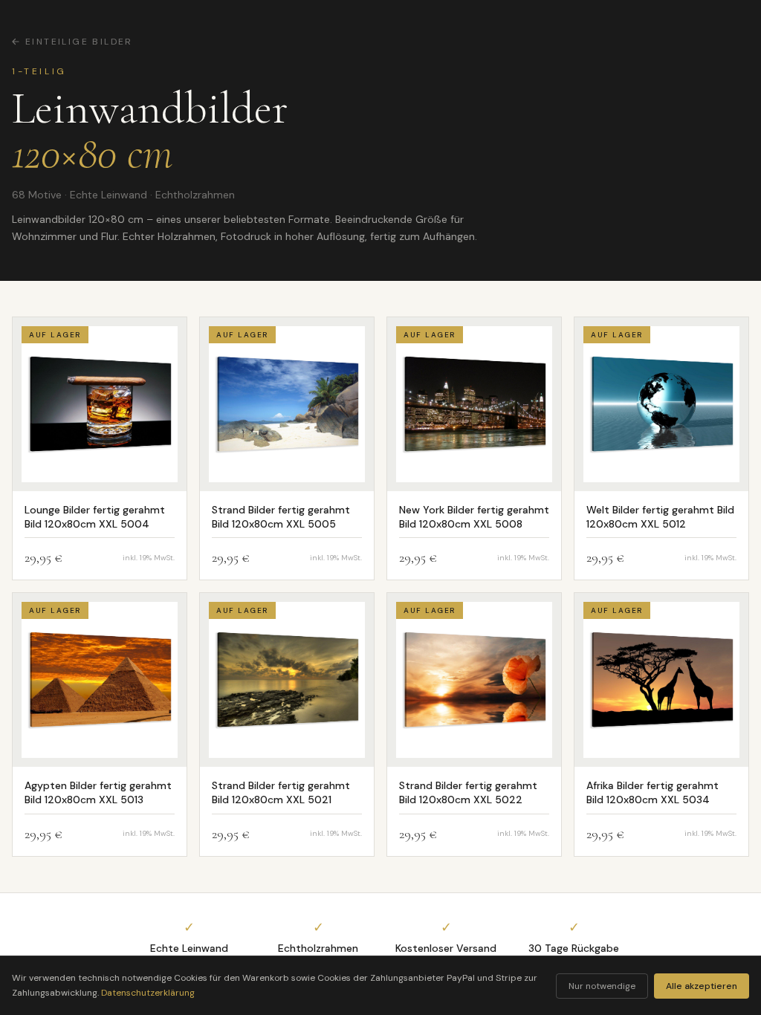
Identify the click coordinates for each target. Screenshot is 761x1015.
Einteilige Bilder (79, 42)
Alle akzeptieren (701, 986)
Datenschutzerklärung (148, 993)
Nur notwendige (602, 986)
